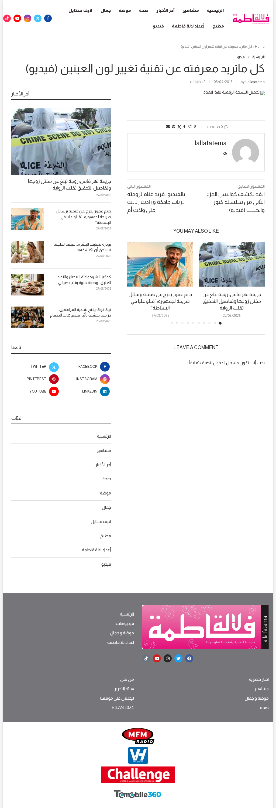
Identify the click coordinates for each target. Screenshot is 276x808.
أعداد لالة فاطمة (188, 26)
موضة (125, 10)
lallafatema (255, 82)
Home (260, 46)
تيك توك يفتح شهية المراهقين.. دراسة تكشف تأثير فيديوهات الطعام (80, 312)
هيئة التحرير (124, 689)
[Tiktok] (7, 18)
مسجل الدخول (226, 362)
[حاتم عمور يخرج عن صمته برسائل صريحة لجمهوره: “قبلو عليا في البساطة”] (160, 264)
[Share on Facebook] (184, 127)
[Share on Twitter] (179, 127)
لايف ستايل (80, 10)
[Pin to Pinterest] (173, 127)
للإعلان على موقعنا (117, 698)
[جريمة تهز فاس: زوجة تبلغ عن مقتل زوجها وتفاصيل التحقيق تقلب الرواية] (232, 264)
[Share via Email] (168, 127)
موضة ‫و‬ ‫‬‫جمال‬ (122, 633)
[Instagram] (27, 18)
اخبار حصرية (259, 679)
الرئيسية (215, 10)
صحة (144, 10)
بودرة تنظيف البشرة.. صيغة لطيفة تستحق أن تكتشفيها (82, 247)
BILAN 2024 (123, 708)
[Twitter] (38, 18)
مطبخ (218, 26)
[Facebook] (48, 18)
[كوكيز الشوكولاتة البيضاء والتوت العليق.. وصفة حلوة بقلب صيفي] (27, 284)
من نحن (127, 679)
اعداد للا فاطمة (120, 642)
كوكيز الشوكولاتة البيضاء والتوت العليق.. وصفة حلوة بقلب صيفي (84, 279)
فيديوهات (125, 623)
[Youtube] (17, 18)
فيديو (158, 26)
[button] (134, 283)
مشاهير (191, 10)
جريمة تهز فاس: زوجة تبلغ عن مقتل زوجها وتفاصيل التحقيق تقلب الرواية (231, 301)
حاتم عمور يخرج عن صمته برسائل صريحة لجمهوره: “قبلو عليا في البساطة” (160, 301)
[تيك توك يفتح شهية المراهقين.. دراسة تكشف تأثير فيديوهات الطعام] (27, 317)
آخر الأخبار (166, 10)
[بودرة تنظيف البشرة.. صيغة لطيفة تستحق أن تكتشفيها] (27, 252)
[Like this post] (190, 127)
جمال (106, 10)
